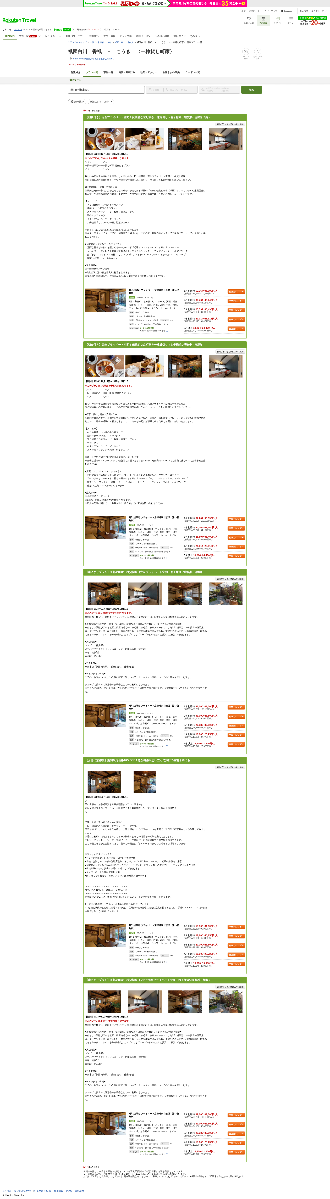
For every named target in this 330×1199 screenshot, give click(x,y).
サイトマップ (271, 11)
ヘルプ (242, 11)
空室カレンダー (236, 292)
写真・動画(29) (127, 72)
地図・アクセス (148, 72)
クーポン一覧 (192, 72)
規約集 (69, 1191)
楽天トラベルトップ (77, 42)
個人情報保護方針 (23, 1191)
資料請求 (79, 1191)
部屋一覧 (108, 72)
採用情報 (58, 1191)
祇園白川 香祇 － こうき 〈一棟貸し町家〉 (121, 51)
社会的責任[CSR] (43, 1191)
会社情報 (6, 1191)
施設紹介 (75, 72)
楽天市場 (304, 11)
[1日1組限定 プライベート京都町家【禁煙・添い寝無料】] (105, 300)
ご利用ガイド (255, 11)
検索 (251, 89)
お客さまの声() (171, 72)
